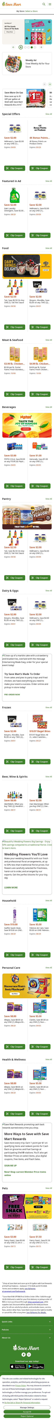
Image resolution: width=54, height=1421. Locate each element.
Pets (5, 1188)
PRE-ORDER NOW (12, 694)
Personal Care (11, 967)
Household (9, 900)
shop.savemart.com (35, 1302)
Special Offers (11, 114)
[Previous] (44, 84)
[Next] (50, 84)
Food (5, 248)
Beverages (9, 407)
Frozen (6, 707)
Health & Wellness (14, 1059)
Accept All (27, 1412)
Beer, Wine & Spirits (15, 776)
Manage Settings (27, 1407)
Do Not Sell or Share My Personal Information (22, 1402)
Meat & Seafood (12, 340)
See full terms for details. (36, 1312)
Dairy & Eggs (10, 590)
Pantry (6, 499)
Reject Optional (27, 1416)
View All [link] (48, 114)
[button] (14, 135)
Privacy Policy (20, 1385)
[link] (11, 4)
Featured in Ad (11, 181)
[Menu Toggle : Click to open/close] (50, 4)
